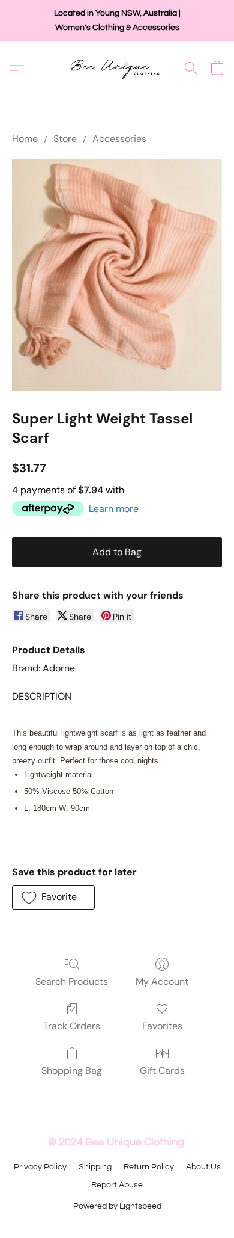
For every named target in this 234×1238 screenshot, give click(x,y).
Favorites (162, 1026)
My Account (162, 981)
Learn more (114, 508)
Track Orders (71, 1026)
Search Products (71, 981)
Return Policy (149, 1167)
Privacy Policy (40, 1167)
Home (25, 138)
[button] (117, 68)
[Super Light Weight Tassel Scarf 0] (117, 275)
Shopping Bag (71, 1070)
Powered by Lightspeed (117, 1206)
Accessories (119, 138)
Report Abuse (117, 1185)
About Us (203, 1167)
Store (65, 138)
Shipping (95, 1167)
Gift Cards (162, 1070)
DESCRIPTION (41, 696)
